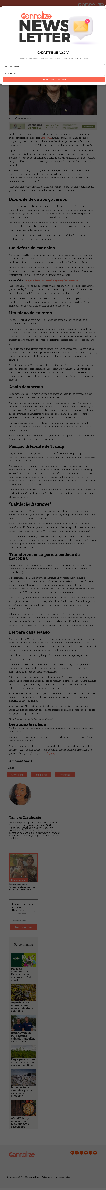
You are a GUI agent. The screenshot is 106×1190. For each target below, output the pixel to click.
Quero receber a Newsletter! (53, 79)
